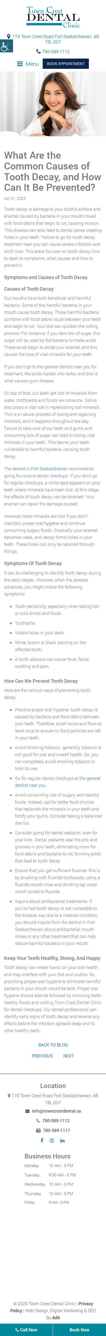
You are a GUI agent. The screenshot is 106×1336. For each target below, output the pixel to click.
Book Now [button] (79, 1329)
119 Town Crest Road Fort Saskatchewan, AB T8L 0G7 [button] (55, 39)
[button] (6, 45)
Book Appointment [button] (66, 63)
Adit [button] (56, 1317)
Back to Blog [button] (53, 1045)
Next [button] (68, 1056)
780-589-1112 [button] (56, 51)
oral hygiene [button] (47, 523)
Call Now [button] (28, 1329)
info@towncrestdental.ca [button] (56, 1111)
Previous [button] (42, 1056)
